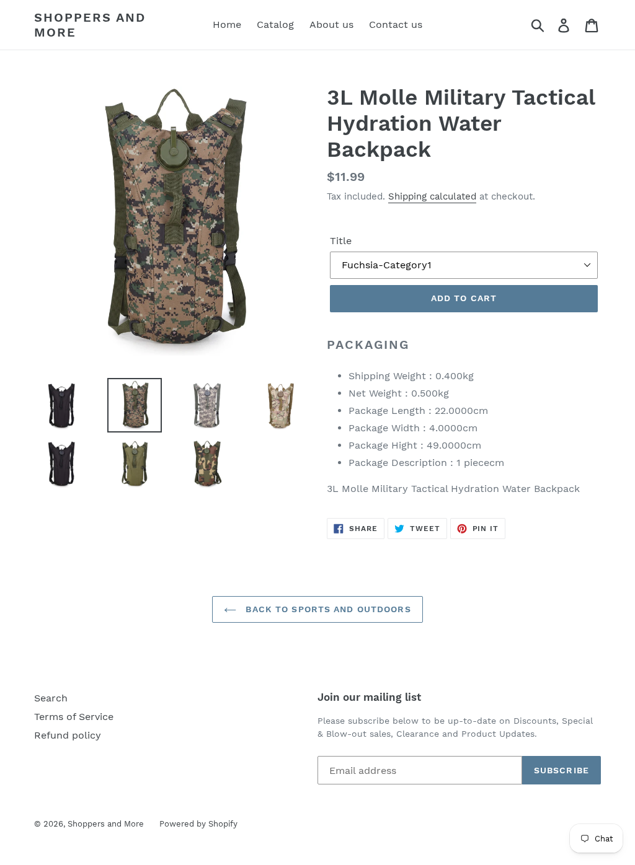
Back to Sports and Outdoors (326, 609)
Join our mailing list (369, 697)
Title (341, 241)
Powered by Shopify (198, 823)
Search (51, 698)
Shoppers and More (90, 25)
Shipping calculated (432, 196)
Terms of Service (73, 716)
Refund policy (67, 735)
